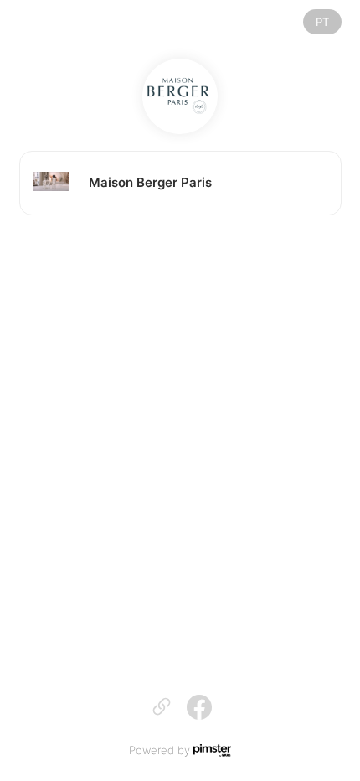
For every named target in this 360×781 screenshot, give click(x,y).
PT (322, 21)
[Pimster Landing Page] (212, 750)
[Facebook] (199, 707)
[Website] (180, 96)
